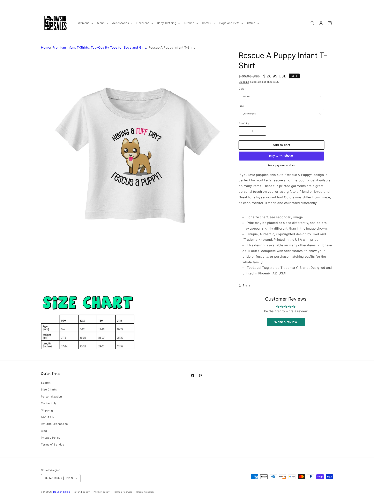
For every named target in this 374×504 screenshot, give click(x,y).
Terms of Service (52, 444)
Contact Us (48, 403)
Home (45, 47)
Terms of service (123, 492)
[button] (85, 23)
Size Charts (49, 389)
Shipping (244, 81)
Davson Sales (61, 491)
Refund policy (82, 492)
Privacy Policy (50, 437)
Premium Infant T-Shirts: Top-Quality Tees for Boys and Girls (99, 47)
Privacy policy (102, 492)
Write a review (285, 322)
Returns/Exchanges (54, 423)
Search (46, 382)
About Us (47, 417)
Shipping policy (145, 492)
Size (241, 105)
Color (242, 88)
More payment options (281, 165)
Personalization (51, 396)
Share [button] (247, 285)
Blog (44, 430)
